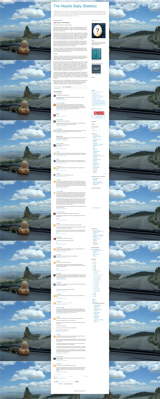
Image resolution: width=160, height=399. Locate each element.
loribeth (57, 363)
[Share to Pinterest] (70, 87)
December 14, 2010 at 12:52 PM (61, 360)
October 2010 (96, 278)
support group (95, 152)
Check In (95, 320)
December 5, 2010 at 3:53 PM (61, 140)
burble (94, 147)
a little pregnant (96, 316)
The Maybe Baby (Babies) (75, 6)
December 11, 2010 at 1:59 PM (61, 353)
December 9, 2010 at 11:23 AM (61, 313)
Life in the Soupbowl (97, 305)
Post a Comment (58, 374)
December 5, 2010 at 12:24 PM (61, 125)
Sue (57, 173)
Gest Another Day (96, 178)
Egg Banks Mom (59, 307)
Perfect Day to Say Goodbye (97, 136)
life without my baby (96, 151)
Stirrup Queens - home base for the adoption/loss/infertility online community (99, 101)
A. (56, 151)
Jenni (57, 179)
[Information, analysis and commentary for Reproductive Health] (99, 116)
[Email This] (65, 87)
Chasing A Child (97, 312)
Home (71, 376)
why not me (95, 242)
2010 (94, 269)
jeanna (57, 273)
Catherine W (58, 119)
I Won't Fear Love (96, 163)
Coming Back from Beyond (98, 309)
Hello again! (94, 239)
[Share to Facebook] (69, 87)
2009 (94, 293)
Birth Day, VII (95, 160)
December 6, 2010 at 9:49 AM (61, 251)
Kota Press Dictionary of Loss (97, 95)
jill (56, 159)
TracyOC (57, 93)
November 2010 (96, 276)
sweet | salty (95, 143)
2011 (94, 268)
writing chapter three (96, 254)
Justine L (58, 247)
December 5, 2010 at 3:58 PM (61, 148)
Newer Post (56, 376)
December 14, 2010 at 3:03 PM (61, 371)
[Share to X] (68, 87)
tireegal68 (58, 129)
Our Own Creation (96, 166)
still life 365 (99, 74)
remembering (58, 88)
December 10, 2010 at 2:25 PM (61, 331)
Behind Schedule (97, 308)
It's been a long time (96, 243)
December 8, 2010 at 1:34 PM (61, 304)
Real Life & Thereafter (97, 230)
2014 (94, 263)
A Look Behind (95, 272)
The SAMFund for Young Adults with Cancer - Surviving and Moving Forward (99, 103)
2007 (94, 296)
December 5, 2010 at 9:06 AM (61, 110)
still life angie (58, 191)
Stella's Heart (95, 140)
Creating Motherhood (96, 249)
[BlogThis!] (66, 87)
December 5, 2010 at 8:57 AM (61, 99)
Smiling (57, 282)
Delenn (57, 254)
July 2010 (95, 282)
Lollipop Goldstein (59, 103)
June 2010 (95, 284)
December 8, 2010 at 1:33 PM (61, 298)
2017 (94, 260)
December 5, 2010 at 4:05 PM (61, 155)
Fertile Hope (94, 93)
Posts (94, 128)
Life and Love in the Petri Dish (98, 235)
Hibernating (95, 273)
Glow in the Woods (95, 94)
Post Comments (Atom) (62, 378)
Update (94, 148)
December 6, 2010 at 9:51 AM (61, 257)
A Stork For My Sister (96, 238)
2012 (94, 266)
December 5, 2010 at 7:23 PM (61, 187)
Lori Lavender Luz (59, 212)
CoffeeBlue (58, 356)
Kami (57, 334)
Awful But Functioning (97, 159)
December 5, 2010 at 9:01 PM (61, 220)
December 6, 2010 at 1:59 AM (61, 233)
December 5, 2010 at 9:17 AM (61, 116)
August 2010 (96, 281)
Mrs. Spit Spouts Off (96, 135)
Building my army (96, 313)
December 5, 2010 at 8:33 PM (61, 208)
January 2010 (96, 291)
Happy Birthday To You (96, 167)
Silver (57, 166)
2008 (94, 294)
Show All (105, 173)
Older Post (86, 376)
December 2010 (96, 270)
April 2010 (95, 287)
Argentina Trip (95, 179)
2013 (94, 265)
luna (57, 223)
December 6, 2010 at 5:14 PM (61, 290)
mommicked (95, 170)
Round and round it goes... (97, 164)
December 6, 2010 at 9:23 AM (61, 244)
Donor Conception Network (97, 92)
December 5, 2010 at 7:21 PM (61, 170)
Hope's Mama (58, 143)
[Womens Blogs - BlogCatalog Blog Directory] (95, 302)
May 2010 (95, 285)
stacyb (57, 294)
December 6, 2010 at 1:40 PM (61, 279)
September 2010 (96, 279)
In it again (94, 171)
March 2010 (96, 288)
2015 (94, 262)
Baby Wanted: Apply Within (98, 319)
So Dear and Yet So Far (97, 139)
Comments (95, 130)
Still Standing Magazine (96, 99)
